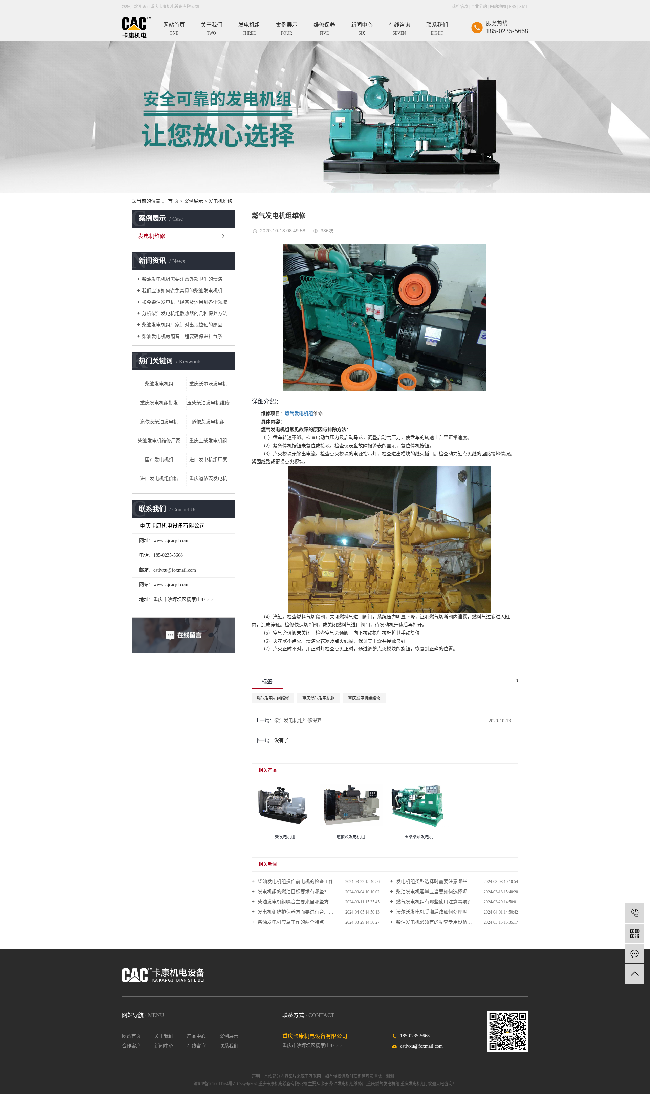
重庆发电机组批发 (159, 402)
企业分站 (479, 6)
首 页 (173, 201)
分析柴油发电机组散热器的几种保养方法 (184, 313)
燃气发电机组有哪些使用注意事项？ (433, 901)
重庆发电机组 (412, 1083)
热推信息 (460, 6)
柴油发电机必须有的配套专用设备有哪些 (438, 922)
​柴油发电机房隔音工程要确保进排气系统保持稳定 (186, 336)
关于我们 (163, 1036)
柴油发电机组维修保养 (298, 720)
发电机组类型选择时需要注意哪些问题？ (438, 881)
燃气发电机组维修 (273, 698)
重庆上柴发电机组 (208, 440)
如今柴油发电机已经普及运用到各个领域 (184, 302)
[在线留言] (634, 953)
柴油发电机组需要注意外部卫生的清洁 (182, 279)
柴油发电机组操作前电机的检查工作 (294, 881)
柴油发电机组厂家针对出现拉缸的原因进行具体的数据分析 (186, 324)
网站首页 (131, 1036)
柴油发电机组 (159, 383)
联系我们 (228, 1045)
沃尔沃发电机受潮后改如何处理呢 (431, 912)
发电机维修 (220, 201)
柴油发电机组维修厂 (347, 1083)
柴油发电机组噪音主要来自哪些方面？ (297, 901)
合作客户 (131, 1045)
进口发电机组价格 (159, 478)
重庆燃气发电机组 (318, 698)
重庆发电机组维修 (364, 698)
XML (523, 6)
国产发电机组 (159, 459)
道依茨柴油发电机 (159, 421)
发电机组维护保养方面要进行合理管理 (297, 912)
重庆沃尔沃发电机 (208, 383)
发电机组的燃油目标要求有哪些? (291, 891)
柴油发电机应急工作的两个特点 (290, 922)
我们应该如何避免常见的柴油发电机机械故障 (186, 290)
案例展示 (193, 201)
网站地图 (498, 6)
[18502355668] (634, 913)
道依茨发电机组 (208, 421)
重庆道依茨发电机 (208, 478)
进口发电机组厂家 (208, 459)
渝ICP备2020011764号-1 (215, 1083)
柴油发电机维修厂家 (159, 440)
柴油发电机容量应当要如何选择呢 (431, 891)
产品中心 (196, 1036)
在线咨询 (196, 1045)
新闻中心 (163, 1045)
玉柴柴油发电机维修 (208, 402)
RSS (512, 6)
